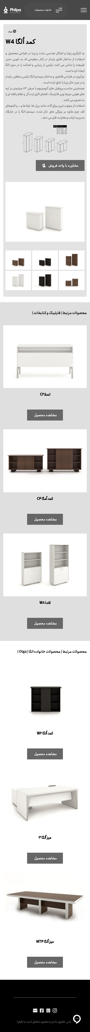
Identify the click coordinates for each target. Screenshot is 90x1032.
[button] (84, 10)
